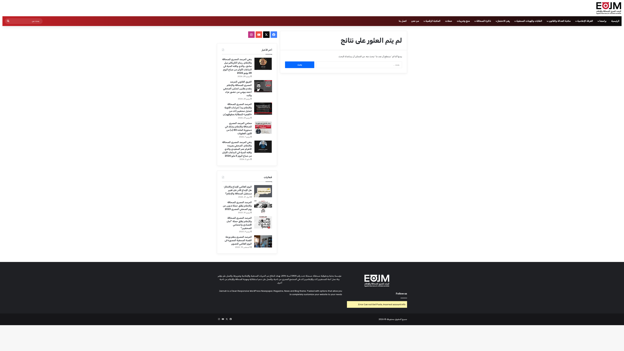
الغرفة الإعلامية (585, 21)
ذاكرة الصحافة (483, 21)
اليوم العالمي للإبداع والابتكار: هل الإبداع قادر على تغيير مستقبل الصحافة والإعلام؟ (238, 190)
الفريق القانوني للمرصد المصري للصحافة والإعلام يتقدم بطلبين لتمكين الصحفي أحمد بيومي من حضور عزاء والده (237, 88)
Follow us (401, 293)
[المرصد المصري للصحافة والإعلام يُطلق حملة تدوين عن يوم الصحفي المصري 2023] (263, 207)
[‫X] (266, 34)
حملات (448, 21)
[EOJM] (609, 8)
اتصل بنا (403, 21)
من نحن (415, 21)
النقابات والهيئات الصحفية (529, 21)
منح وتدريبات (463, 21)
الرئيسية (615, 21)
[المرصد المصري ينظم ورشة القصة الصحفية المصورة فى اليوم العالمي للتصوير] (263, 241)
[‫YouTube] (259, 34)
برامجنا (602, 21)
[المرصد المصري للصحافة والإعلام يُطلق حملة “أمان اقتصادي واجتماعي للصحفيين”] (263, 222)
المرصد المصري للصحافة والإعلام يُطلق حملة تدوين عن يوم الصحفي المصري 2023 (237, 206)
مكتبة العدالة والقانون (560, 21)
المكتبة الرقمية (432, 21)
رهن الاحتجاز (504, 21)
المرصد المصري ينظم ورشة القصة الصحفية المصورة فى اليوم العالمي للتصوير (238, 240)
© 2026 (382, 319)
